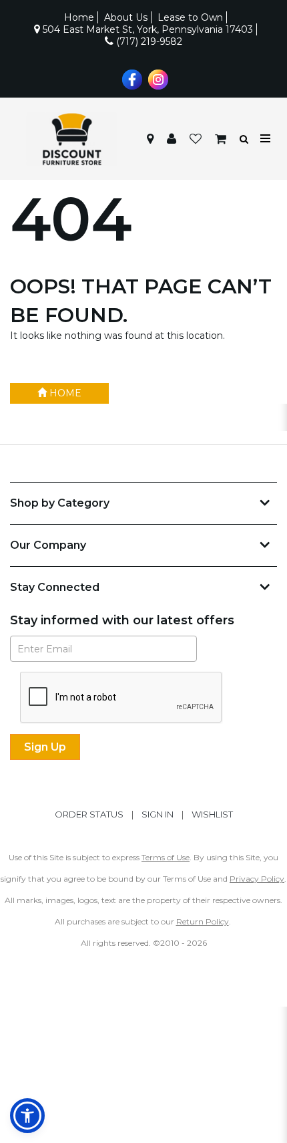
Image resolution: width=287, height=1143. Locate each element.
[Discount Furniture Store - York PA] (71, 139)
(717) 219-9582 (147, 41)
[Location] (150, 139)
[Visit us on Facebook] (130, 78)
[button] (171, 139)
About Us (126, 17)
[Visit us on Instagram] (156, 78)
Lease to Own (190, 17)
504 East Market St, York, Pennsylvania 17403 (146, 29)
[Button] (266, 139)
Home (79, 17)
